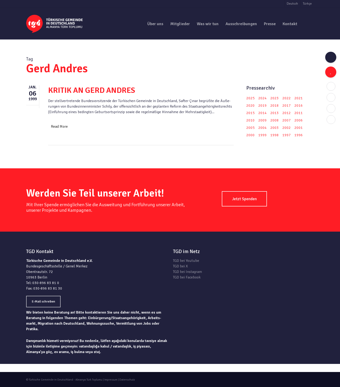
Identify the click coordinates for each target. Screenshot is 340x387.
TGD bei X (180, 266)
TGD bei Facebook (187, 277)
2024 (262, 98)
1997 (286, 135)
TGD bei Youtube (186, 260)
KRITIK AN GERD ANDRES (91, 90)
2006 (298, 120)
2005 (250, 127)
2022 (286, 98)
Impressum (110, 379)
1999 (262, 135)
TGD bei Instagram (187, 271)
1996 (298, 135)
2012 (286, 113)
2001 (298, 127)
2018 (274, 105)
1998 (274, 135)
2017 (286, 105)
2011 (298, 113)
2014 (262, 113)
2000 (250, 135)
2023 (274, 98)
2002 (286, 127)
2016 (298, 105)
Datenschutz (127, 379)
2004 (262, 127)
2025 (250, 98)
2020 (250, 105)
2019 (262, 105)
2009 (262, 120)
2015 (250, 113)
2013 (274, 113)
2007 (286, 120)
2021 (298, 98)
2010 (250, 120)
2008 (274, 120)
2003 (274, 127)
